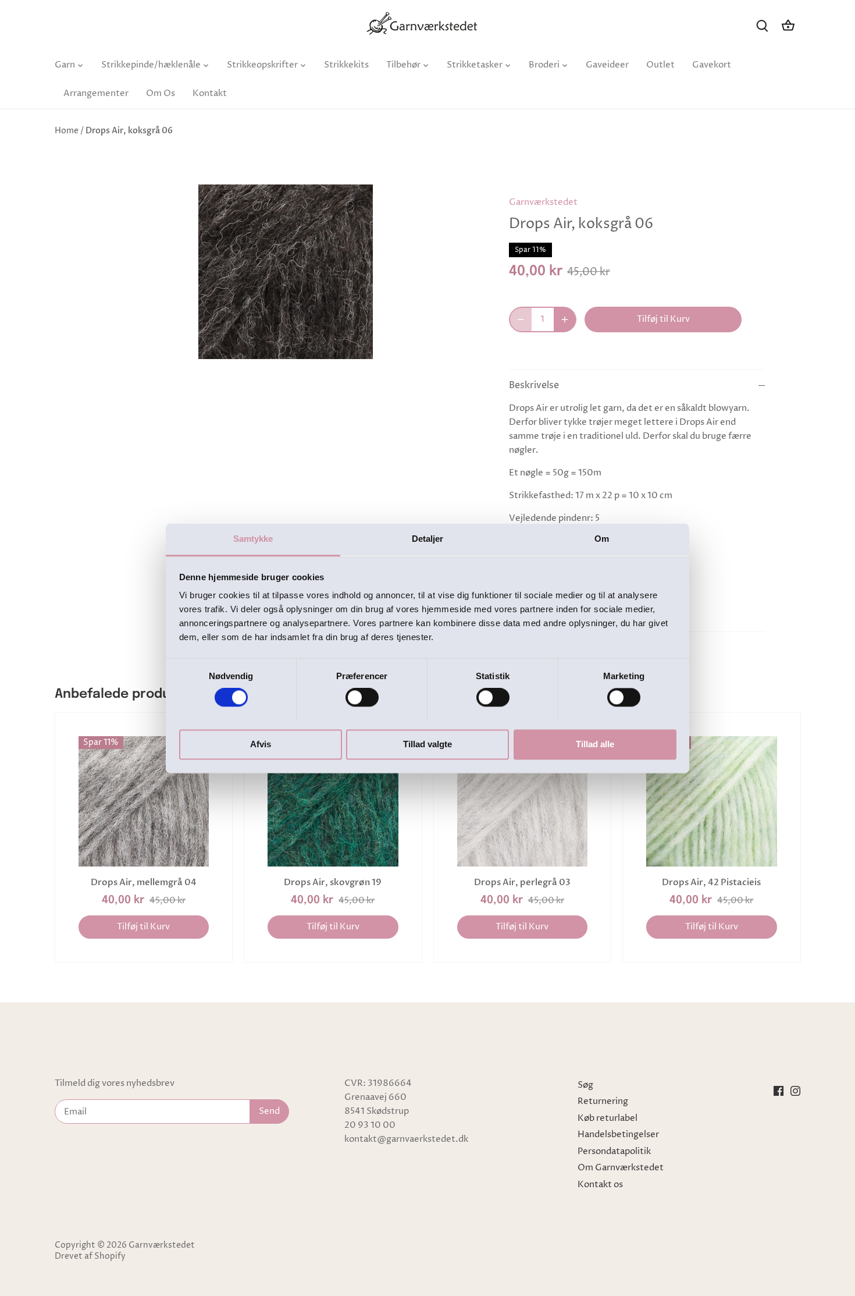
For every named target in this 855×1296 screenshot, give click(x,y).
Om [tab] (601, 539)
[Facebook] (778, 1090)
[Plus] (565, 319)
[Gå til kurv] (788, 25)
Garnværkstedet (543, 202)
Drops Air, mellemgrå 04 (144, 882)
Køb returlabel (607, 1118)
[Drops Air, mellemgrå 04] (144, 801)
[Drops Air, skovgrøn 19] (333, 801)
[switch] (362, 697)
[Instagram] (795, 1090)
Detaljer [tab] (428, 539)
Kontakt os (600, 1184)
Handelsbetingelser (618, 1134)
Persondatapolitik (614, 1151)
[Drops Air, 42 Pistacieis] (711, 801)
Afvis (260, 744)
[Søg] (762, 25)
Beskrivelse (534, 385)
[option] (285, 271)
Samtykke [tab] (253, 539)
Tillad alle (595, 744)
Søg (585, 1085)
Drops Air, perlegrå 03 (522, 882)
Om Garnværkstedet (621, 1168)
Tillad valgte (427, 744)
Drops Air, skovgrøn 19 (333, 882)
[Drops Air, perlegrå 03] (522, 801)
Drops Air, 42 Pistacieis (711, 882)
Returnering (603, 1101)
